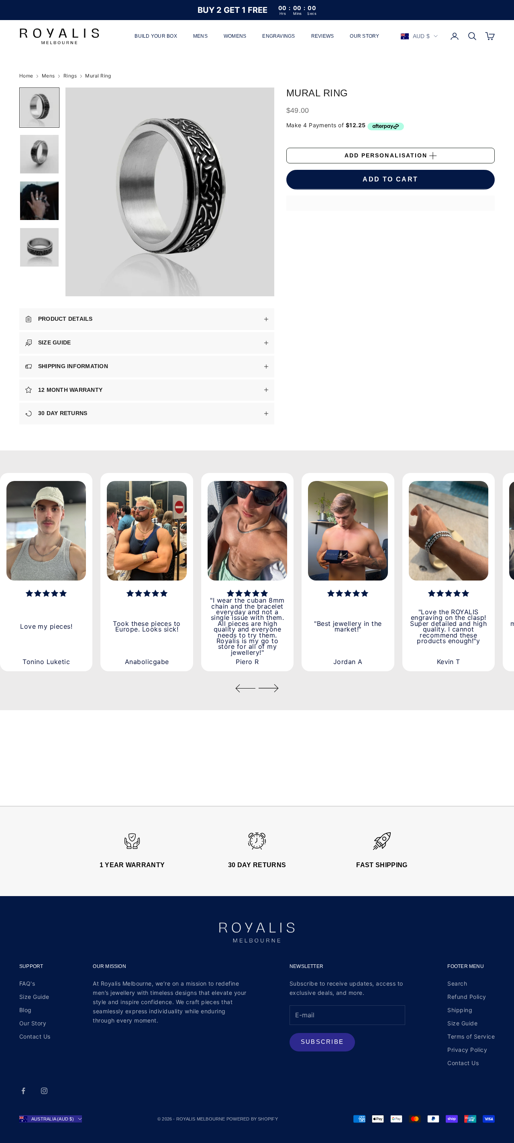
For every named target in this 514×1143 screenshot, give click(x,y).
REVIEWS (322, 36)
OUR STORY (364, 36)
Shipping (459, 1009)
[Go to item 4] (39, 247)
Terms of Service (471, 1036)
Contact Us (35, 1036)
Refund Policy (466, 996)
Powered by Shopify (252, 1119)
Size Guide (34, 996)
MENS (200, 36)
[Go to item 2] (39, 154)
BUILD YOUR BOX (156, 36)
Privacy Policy (467, 1049)
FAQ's (27, 983)
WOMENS (235, 36)
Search (457, 983)
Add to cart (390, 179)
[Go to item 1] (39, 108)
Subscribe (322, 1041)
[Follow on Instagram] (44, 1091)
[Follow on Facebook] (23, 1091)
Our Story (32, 1023)
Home (26, 76)
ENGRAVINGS (278, 36)
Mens (48, 76)
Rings (70, 76)
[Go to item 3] (39, 201)
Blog (25, 1009)
